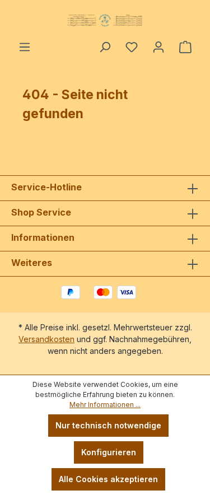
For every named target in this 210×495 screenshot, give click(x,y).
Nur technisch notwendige (108, 425)
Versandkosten (46, 339)
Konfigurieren (108, 452)
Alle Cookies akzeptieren (108, 479)
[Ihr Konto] (158, 47)
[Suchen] (104, 47)
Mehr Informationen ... (105, 404)
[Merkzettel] (131, 47)
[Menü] (24, 47)
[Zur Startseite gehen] (105, 20)
